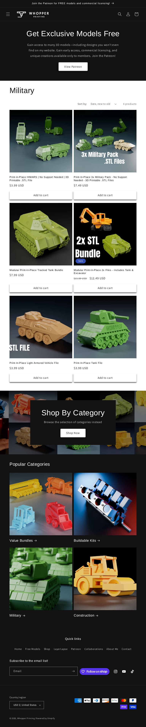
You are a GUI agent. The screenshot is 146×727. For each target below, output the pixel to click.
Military (15, 615)
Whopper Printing (26, 718)
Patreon (76, 649)
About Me (112, 649)
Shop (47, 649)
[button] (8, 14)
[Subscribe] (73, 671)
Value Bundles (21, 540)
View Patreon (73, 66)
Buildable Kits (85, 540)
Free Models (32, 649)
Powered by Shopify (45, 718)
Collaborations (93, 649)
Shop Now (73, 433)
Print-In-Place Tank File (88, 363)
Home (18, 649)
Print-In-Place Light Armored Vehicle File (34, 363)
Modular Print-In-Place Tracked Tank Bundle (36, 270)
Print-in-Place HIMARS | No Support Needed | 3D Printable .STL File (39, 179)
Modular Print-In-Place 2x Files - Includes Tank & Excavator (103, 272)
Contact (126, 649)
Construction (84, 615)
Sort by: (82, 104)
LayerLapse (61, 649)
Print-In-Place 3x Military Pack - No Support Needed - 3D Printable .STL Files (100, 179)
